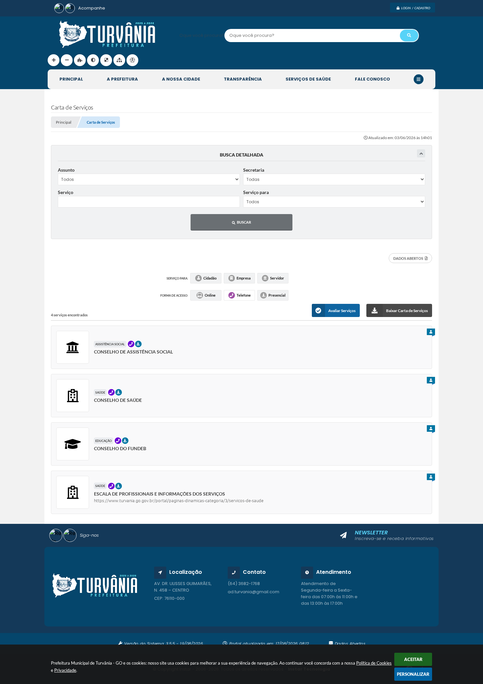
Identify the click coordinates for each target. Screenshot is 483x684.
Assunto (66, 170)
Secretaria (253, 170)
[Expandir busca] (421, 153)
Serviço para (256, 192)
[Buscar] (409, 35)
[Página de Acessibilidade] (132, 60)
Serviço (65, 192)
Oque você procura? (201, 35)
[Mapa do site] (119, 60)
